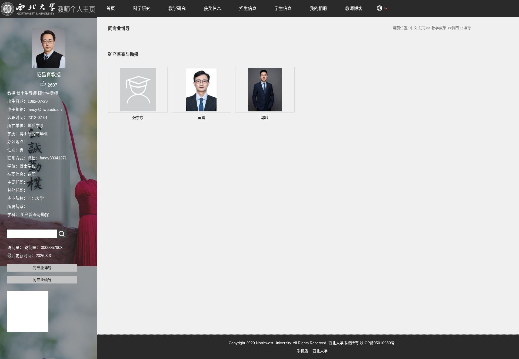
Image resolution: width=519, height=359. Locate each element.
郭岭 (265, 117)
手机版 (302, 351)
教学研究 (177, 8)
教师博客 (353, 8)
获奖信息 (212, 8)
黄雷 (201, 117)
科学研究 (141, 8)
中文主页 (417, 28)
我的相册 (318, 8)
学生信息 (283, 8)
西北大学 (320, 351)
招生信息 (248, 8)
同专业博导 (42, 268)
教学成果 (439, 28)
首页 (110, 8)
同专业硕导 (42, 280)
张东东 (138, 117)
